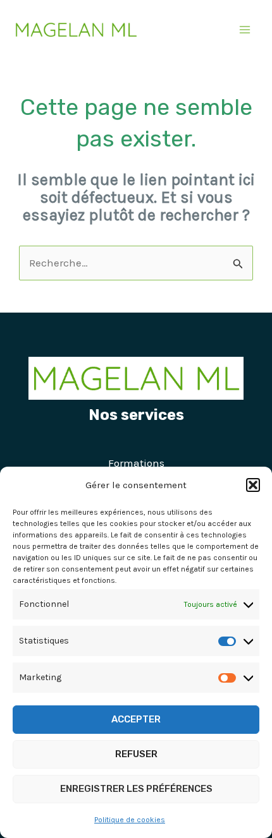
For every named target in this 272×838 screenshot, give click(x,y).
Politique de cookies (129, 819)
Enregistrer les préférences (136, 788)
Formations (136, 463)
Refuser (136, 754)
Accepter (136, 719)
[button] (253, 485)
